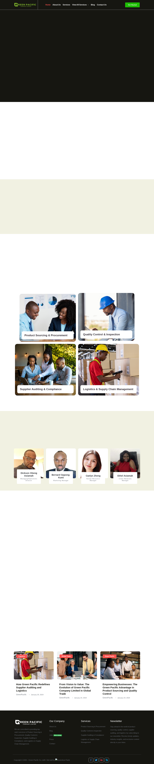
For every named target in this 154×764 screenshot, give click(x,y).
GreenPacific (21, 695)
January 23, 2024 (123, 698)
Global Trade (66, 656)
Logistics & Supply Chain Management (108, 389)
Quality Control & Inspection (101, 334)
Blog (93, 5)
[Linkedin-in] (101, 760)
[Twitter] (96, 760)
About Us (57, 5)
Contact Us (102, 5)
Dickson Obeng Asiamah (29, 474)
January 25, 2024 (37, 695)
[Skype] (107, 760)
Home (48, 5)
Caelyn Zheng (93, 476)
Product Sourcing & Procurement (45, 335)
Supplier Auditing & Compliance (41, 389)
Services (66, 5)
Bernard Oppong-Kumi (61, 476)
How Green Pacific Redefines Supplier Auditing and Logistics (33, 687)
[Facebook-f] (91, 760)
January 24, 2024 (80, 698)
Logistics (21, 656)
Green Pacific (109, 656)
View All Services (79, 5)
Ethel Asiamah (125, 476)
